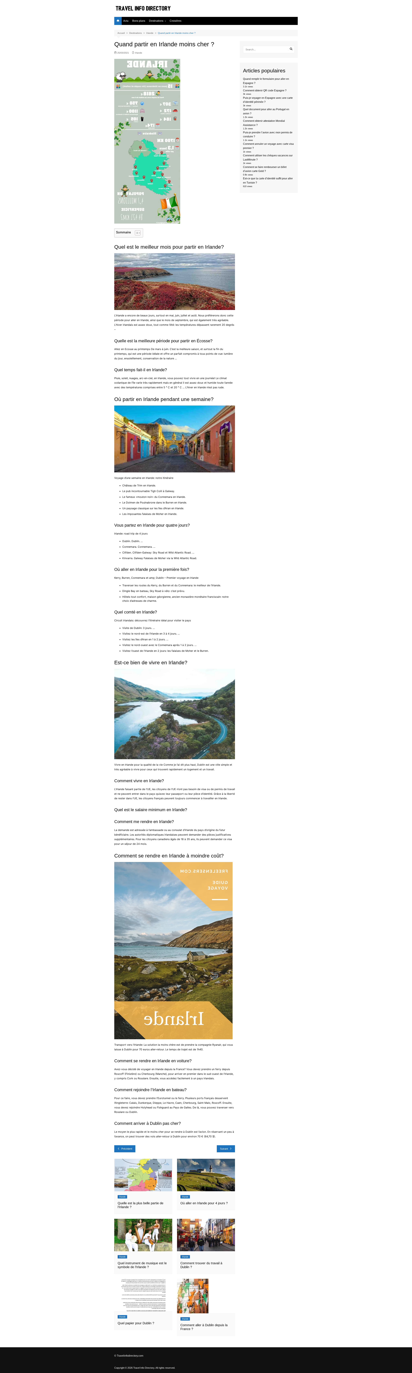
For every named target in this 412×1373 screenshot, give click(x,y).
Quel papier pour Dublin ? (136, 1323)
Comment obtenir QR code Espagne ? (264, 90)
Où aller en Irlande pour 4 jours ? (204, 1203)
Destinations (156, 20)
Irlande (138, 52)
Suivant (224, 1148)
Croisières (175, 20)
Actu (125, 20)
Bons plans (138, 20)
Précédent (126, 1148)
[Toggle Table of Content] (136, 233)
